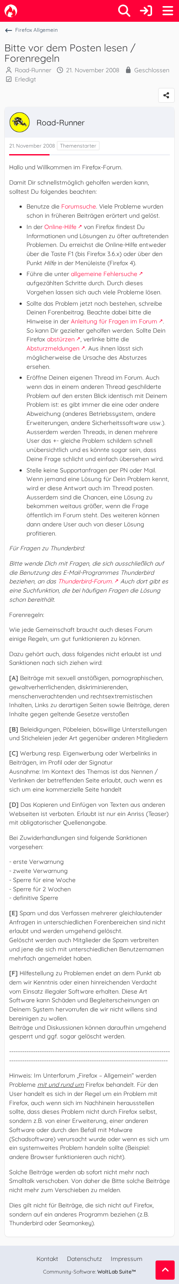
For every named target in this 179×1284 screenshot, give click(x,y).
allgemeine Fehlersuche (104, 274)
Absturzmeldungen (53, 348)
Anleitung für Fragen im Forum (114, 321)
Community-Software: (89, 1271)
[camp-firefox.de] (11, 11)
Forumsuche (78, 206)
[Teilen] (166, 95)
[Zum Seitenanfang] (165, 1270)
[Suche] (124, 11)
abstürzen (61, 339)
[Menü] (167, 11)
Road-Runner (33, 70)
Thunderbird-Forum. (85, 581)
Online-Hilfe (60, 227)
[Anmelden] (146, 11)
